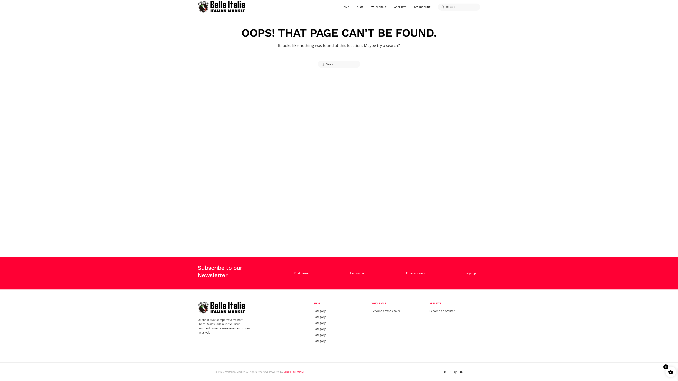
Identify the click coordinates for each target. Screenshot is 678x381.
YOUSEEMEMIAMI (294, 372)
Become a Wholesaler (385, 311)
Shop (360, 7)
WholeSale (378, 7)
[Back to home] (222, 7)
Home (345, 7)
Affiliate (400, 7)
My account (422, 7)
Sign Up (471, 273)
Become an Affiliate (442, 311)
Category (320, 311)
